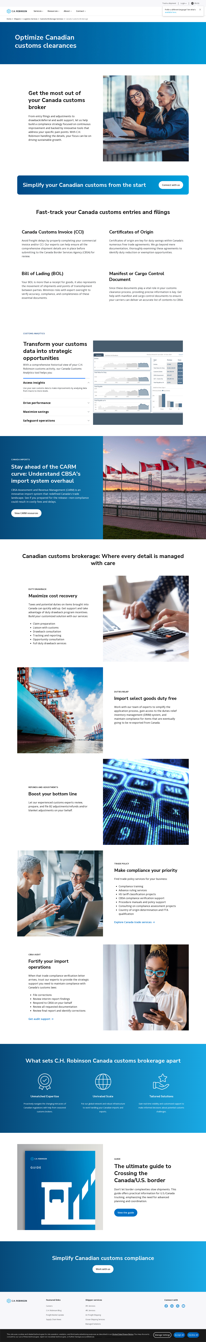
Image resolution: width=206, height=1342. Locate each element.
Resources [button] (53, 11)
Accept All (179, 1335)
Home (9, 19)
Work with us (103, 1269)
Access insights (34, 382)
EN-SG (197, 3)
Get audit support (39, 1019)
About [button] (67, 11)
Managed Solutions (93, 1324)
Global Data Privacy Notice (122, 1334)
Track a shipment (169, 3)
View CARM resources (26, 513)
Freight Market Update (55, 1315)
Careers (49, 1306)
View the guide (126, 1212)
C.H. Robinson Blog (53, 1310)
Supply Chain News (53, 1319)
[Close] (200, 9)
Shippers (17, 19)
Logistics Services (30, 19)
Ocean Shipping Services (95, 1319)
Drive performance (37, 391)
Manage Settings (162, 1335)
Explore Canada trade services (133, 922)
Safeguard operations (39, 420)
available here (170, 12)
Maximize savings (36, 400)
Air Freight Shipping (93, 1315)
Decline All (193, 1335)
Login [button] (183, 3)
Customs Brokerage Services (51, 19)
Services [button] (38, 11)
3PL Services (90, 1306)
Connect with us (171, 185)
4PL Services (90, 1310)
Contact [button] (80, 11)
